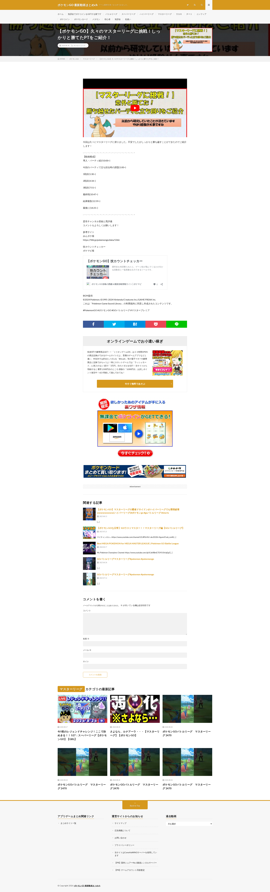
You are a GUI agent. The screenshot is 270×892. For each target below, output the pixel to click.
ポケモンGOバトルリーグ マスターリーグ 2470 (187, 733)
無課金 (118, 19)
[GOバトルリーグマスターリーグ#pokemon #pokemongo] (89, 563)
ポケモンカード (81, 19)
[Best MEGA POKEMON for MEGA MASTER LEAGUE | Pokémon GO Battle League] (89, 548)
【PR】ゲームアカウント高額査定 (130, 870)
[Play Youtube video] (135, 108)
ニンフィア (201, 14)
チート (189, 14)
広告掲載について (122, 830)
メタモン (96, 19)
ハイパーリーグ (147, 14)
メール (87, 650)
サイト (86, 661)
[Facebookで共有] (93, 324)
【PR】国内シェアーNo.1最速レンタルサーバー (136, 862)
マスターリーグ (165, 14)
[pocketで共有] (155, 324)
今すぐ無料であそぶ (135, 383)
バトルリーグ (111, 14)
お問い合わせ (120, 838)
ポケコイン (65, 19)
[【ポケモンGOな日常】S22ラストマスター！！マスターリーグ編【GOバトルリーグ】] (89, 532)
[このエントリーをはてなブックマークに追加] (135, 324)
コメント (87, 611)
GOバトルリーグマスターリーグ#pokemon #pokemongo (125, 559)
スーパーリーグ (128, 14)
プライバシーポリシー (124, 845)
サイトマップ (120, 823)
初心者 (107, 19)
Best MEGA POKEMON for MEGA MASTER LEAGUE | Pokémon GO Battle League (138, 543)
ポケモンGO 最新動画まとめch (87, 886)
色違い (128, 19)
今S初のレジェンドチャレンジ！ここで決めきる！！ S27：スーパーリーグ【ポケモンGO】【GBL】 (82, 735)
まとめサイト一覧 (68, 823)
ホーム (61, 14)
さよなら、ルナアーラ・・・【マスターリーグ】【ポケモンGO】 (135, 733)
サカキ (179, 14)
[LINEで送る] (176, 324)
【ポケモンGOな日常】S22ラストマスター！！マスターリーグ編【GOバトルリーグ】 (140, 528)
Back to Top (135, 805)
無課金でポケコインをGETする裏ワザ (84, 14)
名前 (86, 639)
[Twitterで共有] (114, 324)
